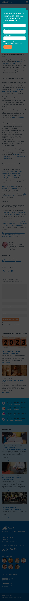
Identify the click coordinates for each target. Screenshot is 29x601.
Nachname (6, 29)
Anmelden (7, 47)
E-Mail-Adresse (7, 35)
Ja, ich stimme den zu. (13, 42)
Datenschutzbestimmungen (12, 43)
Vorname (5, 23)
